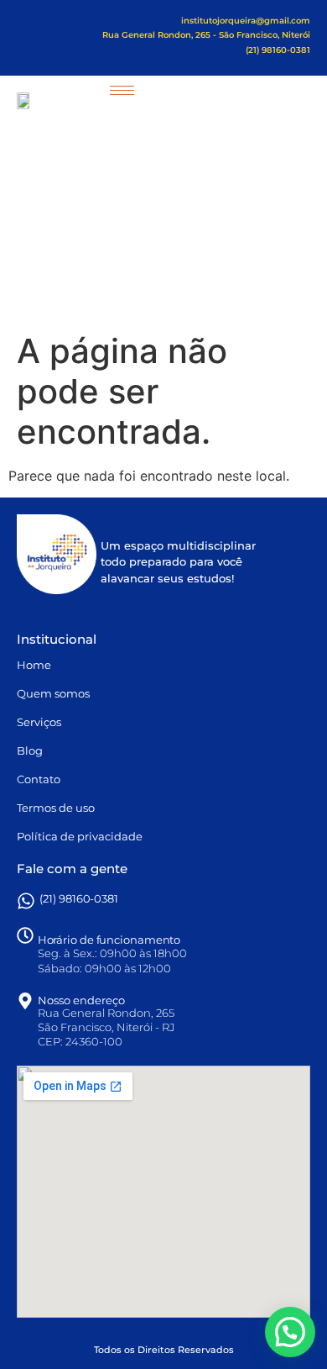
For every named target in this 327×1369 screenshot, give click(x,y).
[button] (290, 1332)
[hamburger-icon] (122, 90)
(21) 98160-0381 (78, 898)
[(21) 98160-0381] (26, 901)
